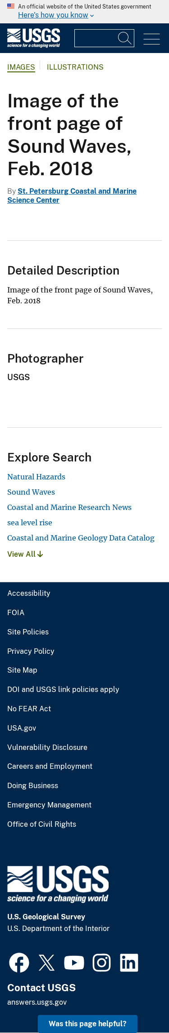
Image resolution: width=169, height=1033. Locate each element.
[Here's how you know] (84, 11)
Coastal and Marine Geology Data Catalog (81, 537)
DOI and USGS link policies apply (63, 690)
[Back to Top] (136, 1000)
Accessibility (28, 594)
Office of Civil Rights (41, 824)
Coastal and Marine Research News (69, 507)
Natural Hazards (36, 476)
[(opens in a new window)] (19, 961)
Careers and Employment (49, 767)
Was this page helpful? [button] (88, 1024)
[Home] (33, 45)
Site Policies (28, 632)
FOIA (15, 613)
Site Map (22, 670)
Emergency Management (49, 805)
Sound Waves (31, 492)
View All (22, 554)
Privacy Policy (31, 651)
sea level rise (29, 522)
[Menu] (152, 39)
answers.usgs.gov (37, 1002)
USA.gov (21, 728)
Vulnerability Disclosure (47, 748)
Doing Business (32, 786)
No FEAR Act (29, 709)
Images (21, 67)
